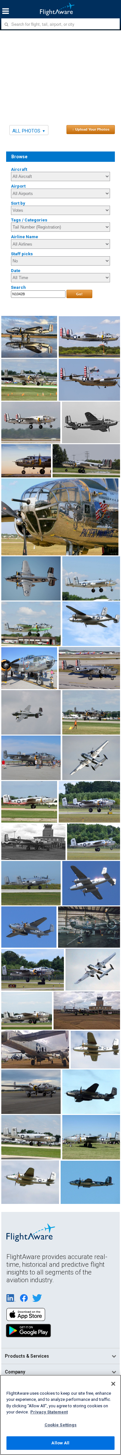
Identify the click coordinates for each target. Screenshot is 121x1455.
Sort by (18, 203)
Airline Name (24, 236)
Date (15, 270)
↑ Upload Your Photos (90, 129)
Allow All (60, 1442)
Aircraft (19, 169)
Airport (18, 186)
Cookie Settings (61, 1424)
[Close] (113, 1384)
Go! (79, 294)
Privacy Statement (49, 1412)
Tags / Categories (29, 220)
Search (18, 287)
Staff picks (22, 253)
